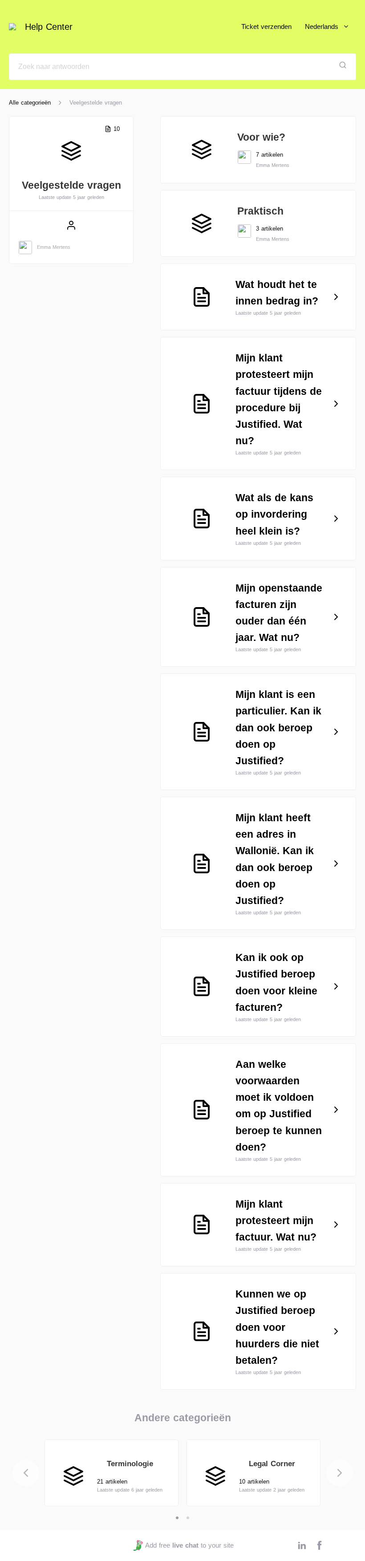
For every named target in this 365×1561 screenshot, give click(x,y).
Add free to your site (189, 1545)
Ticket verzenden (266, 26)
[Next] (339, 1473)
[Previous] (25, 1473)
